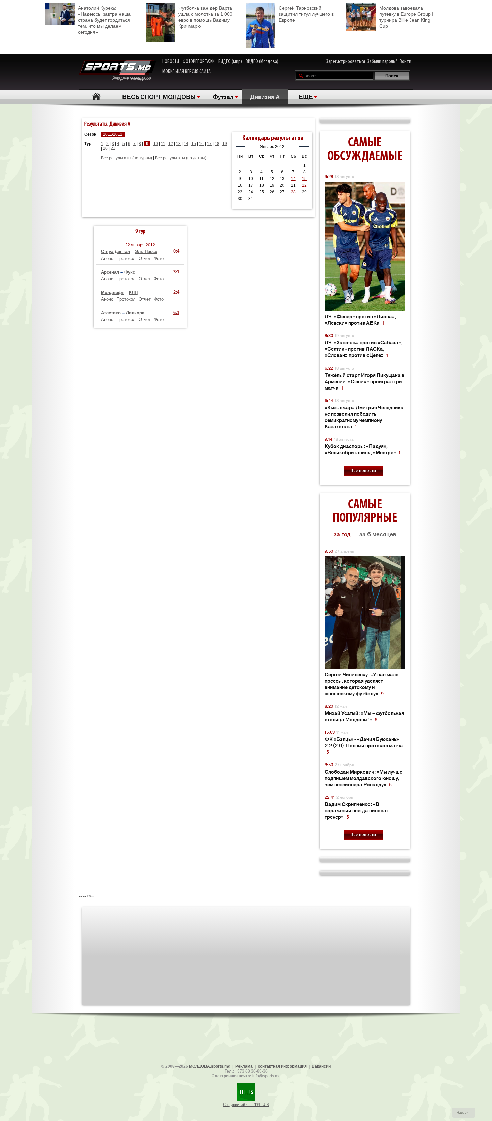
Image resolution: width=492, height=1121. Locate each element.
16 (201, 143)
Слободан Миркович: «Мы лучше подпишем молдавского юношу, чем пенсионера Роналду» (363, 777)
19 (224, 143)
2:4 (176, 292)
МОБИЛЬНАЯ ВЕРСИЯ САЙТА (186, 71)
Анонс (107, 258)
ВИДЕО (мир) (230, 61)
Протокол (126, 258)
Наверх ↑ (464, 1112)
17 (209, 143)
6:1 (176, 312)
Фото (159, 258)
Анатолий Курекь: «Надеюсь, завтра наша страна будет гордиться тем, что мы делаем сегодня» (104, 20)
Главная (96, 96)
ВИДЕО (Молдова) (262, 61)
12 (170, 143)
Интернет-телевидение (134, 78)
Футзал (223, 96)
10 (155, 143)
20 (105, 148)
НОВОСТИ (170, 61)
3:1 (176, 271)
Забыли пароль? (382, 61)
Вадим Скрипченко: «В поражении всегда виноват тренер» (356, 810)
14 (186, 143)
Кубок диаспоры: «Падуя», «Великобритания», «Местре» (362, 449)
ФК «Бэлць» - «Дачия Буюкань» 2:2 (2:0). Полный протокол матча (364, 745)
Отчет (145, 258)
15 (193, 143)
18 (217, 143)
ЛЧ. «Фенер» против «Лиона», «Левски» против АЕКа (360, 319)
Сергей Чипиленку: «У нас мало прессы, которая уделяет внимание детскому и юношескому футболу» (362, 683)
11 (163, 143)
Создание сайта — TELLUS (246, 1104)
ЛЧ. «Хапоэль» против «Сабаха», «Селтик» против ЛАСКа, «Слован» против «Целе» (363, 348)
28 (293, 192)
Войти (405, 61)
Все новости (363, 470)
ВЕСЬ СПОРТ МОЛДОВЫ (159, 96)
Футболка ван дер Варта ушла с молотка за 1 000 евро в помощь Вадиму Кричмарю (205, 17)
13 (178, 143)
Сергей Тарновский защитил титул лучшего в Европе (306, 14)
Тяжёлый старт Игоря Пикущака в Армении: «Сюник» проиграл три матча (364, 381)
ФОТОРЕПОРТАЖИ (199, 61)
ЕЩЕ (306, 96)
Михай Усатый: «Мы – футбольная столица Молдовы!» (364, 716)
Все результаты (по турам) (126, 158)
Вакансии (321, 1066)
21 (113, 148)
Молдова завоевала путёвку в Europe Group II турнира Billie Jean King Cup (407, 17)
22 (304, 185)
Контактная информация (282, 1066)
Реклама (244, 1066)
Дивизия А (265, 96)
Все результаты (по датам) (180, 158)
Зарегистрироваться (345, 61)
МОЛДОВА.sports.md (209, 1066)
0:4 (176, 251)
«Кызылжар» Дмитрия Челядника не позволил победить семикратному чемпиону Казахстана (364, 416)
